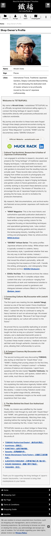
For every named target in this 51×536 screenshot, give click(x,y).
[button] (3, 5)
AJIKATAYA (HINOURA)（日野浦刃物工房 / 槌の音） (26, 461)
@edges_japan (13, 291)
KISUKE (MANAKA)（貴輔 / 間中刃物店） (21, 464)
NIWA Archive (13, 238)
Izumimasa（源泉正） (14, 445)
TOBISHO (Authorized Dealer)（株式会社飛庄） (24, 442)
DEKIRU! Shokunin (31, 269)
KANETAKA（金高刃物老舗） (16, 449)
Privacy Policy (21, 533)
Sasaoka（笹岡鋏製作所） (15, 452)
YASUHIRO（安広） (13, 467)
